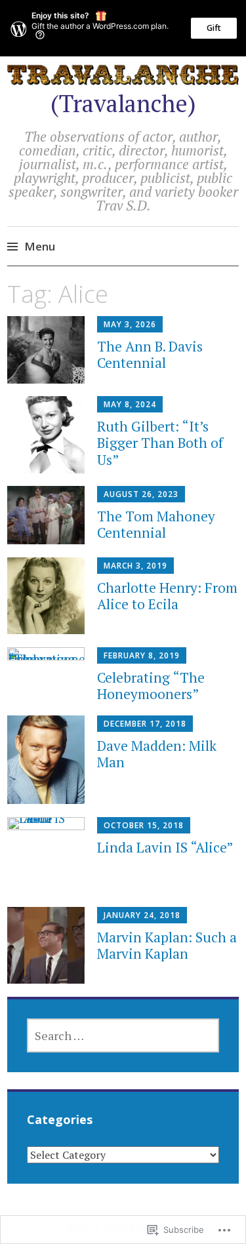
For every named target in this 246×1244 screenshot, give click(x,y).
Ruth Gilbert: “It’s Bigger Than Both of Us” (160, 442)
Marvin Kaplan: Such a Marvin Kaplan (167, 945)
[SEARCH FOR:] (123, 1035)
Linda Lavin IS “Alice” (165, 847)
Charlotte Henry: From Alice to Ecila (167, 595)
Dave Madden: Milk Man (156, 753)
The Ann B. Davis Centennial (150, 354)
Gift (214, 27)
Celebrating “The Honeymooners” (151, 685)
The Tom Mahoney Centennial (156, 524)
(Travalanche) (123, 103)
